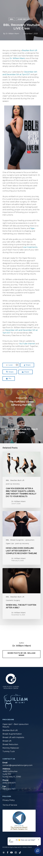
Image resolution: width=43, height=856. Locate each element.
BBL (12, 19)
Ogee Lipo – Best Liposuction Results (16, 725)
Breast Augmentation (12, 734)
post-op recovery (13, 484)
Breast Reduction (10, 744)
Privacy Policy (9, 800)
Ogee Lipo (10, 543)
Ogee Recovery (25, 19)
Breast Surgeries (17, 540)
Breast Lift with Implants (13, 737)
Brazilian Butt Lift (29, 50)
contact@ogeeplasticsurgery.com (17, 765)
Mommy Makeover (11, 748)
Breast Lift (7, 741)
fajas (32, 228)
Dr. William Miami (12, 34)
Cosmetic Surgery (13, 600)
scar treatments (30, 247)
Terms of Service (10, 805)
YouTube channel (27, 344)
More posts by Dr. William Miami (21, 654)
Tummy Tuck (9, 751)
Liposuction (29, 540)
